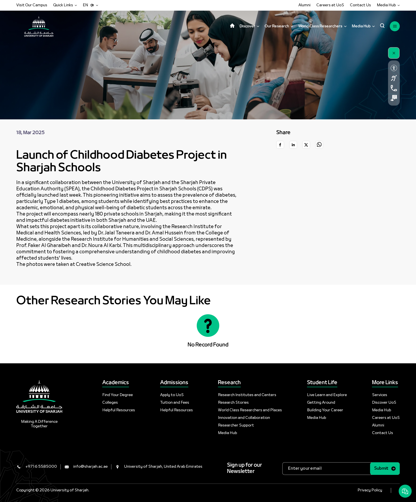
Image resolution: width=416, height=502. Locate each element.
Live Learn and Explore (327, 395)
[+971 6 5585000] (394, 88)
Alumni (304, 5)
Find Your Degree (117, 395)
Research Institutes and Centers (247, 395)
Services (379, 395)
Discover (247, 26)
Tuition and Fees (174, 402)
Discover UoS (384, 402)
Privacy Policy (370, 490)
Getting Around (321, 402)
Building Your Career (325, 410)
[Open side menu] (395, 26)
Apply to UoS (172, 395)
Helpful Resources (118, 410)
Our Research (277, 26)
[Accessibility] (394, 68)
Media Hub (386, 5)
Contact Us (360, 5)
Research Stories (233, 402)
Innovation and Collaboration (244, 417)
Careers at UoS (330, 5)
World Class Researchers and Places (250, 410)
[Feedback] (394, 98)
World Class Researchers (320, 26)
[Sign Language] (394, 78)
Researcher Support (236, 425)
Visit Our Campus (31, 5)
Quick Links (63, 5)
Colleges (110, 402)
